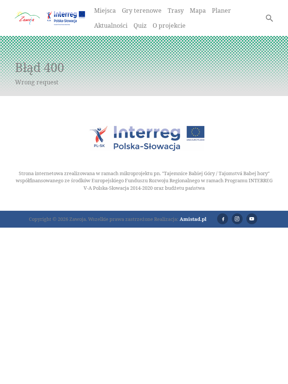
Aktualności (111, 25)
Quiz (140, 25)
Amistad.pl (193, 219)
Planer (221, 10)
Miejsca (105, 10)
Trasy (176, 10)
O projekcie (169, 25)
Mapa (198, 10)
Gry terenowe (142, 10)
